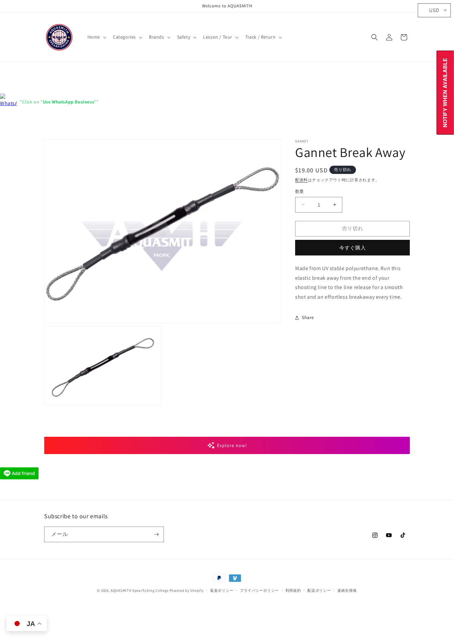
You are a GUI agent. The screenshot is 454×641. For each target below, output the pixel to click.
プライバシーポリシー (259, 590)
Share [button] (308, 317)
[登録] (156, 534)
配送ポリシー (319, 590)
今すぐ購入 (352, 247)
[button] (96, 37)
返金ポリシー (221, 590)
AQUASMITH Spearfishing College (140, 590)
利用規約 (293, 590)
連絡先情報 (347, 590)
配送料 (301, 179)
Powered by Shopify (187, 590)
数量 (299, 191)
